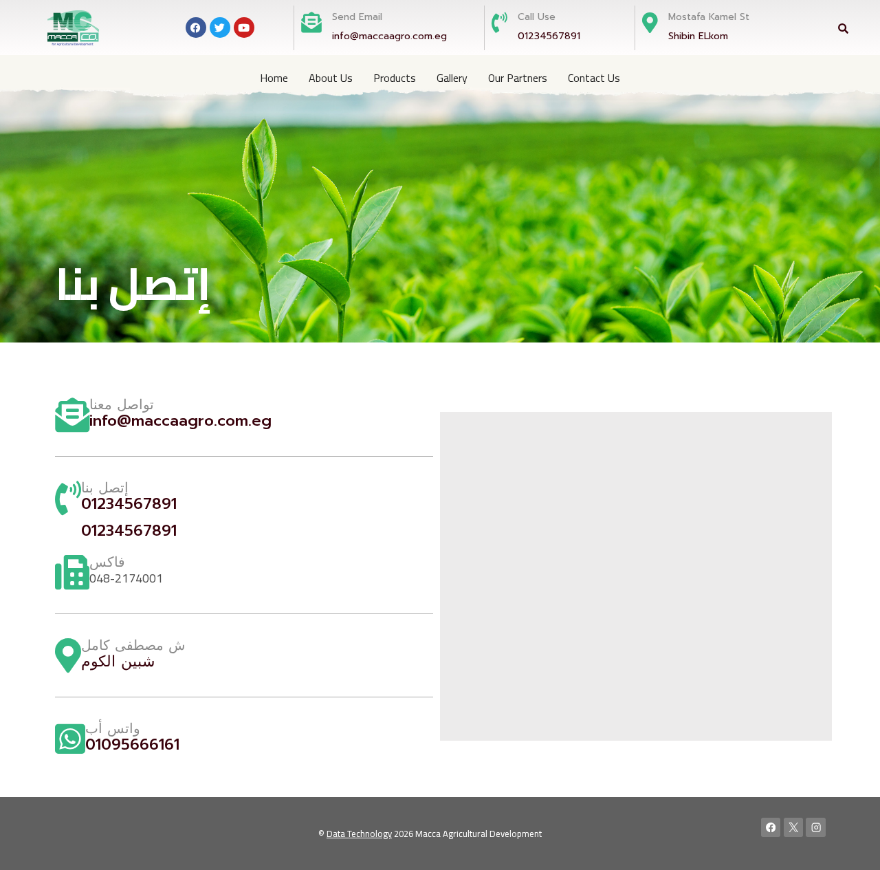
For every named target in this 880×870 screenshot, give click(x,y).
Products (394, 77)
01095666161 (132, 744)
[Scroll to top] (848, 845)
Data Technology (359, 833)
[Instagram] (816, 828)
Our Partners (517, 77)
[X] (794, 828)
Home (274, 77)
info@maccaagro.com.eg (389, 36)
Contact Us (594, 77)
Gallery (452, 77)
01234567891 (549, 36)
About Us (331, 77)
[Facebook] (771, 828)
